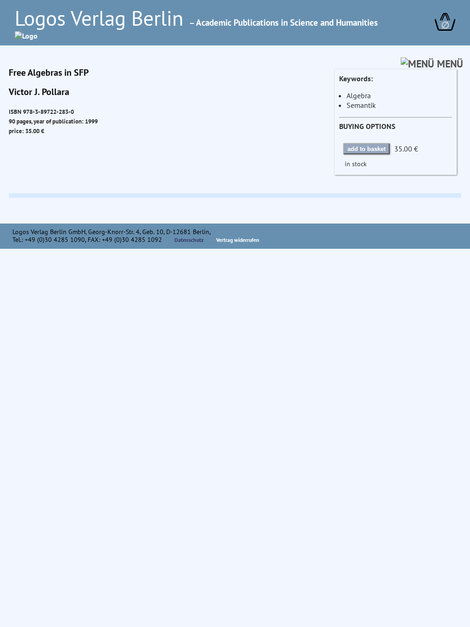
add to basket (366, 149)
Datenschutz (189, 239)
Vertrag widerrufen (237, 239)
